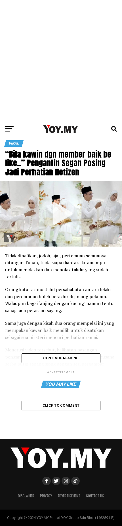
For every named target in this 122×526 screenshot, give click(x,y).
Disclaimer (26, 496)
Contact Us (95, 496)
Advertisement (69, 496)
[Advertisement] (61, 61)
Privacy (46, 496)
